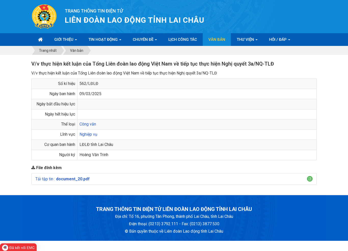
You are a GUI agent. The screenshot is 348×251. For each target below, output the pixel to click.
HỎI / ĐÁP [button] (278, 39)
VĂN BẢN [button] (216, 39)
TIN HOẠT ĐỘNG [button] (103, 39)
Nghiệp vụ (88, 134)
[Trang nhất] (40, 39)
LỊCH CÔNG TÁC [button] (182, 39)
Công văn (87, 124)
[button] (310, 179)
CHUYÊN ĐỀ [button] (143, 39)
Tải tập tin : (62, 179)
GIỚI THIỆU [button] (64, 39)
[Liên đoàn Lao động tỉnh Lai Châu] (44, 16)
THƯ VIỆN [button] (246, 39)
